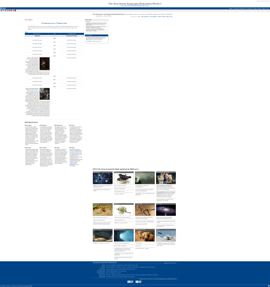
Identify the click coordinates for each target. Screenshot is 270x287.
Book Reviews (122, 271)
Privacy (116, 276)
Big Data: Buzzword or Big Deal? (121, 243)
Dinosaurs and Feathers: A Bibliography (144, 221)
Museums (155, 274)
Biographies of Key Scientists (147, 267)
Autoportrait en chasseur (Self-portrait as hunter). (32, 91)
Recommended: (101, 271)
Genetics (108, 274)
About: (103, 265)
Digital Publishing (116, 274)
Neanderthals (138, 243)
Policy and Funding (121, 269)
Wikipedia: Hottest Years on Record (101, 243)
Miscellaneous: (101, 273)
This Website (120, 265)
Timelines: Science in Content (124, 267)
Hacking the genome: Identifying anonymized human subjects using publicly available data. (122, 249)
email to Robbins (58, 163)
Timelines (250, 8)
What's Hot (265, 8)
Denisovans (138, 245)
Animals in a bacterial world (120, 222)
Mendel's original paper (45, 159)
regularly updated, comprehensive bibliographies (74, 163)
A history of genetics (119, 193)
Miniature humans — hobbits (142, 248)
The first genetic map (119, 191)
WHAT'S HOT (169, 16)
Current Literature (111, 269)
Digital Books (136, 267)
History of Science (135, 274)
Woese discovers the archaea (100, 217)
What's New (257, 8)
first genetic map (45, 160)
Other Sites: (102, 274)
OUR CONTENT (145, 16)
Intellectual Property (129, 276)
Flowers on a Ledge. (30, 59)
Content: (103, 267)
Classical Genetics (239, 8)
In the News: (102, 269)
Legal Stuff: (102, 276)
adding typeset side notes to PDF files (76, 151)
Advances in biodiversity (99, 220)
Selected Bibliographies (112, 271)
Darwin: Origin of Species (120, 185)
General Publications (111, 273)
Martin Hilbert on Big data (120, 245)
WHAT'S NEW (161, 16)
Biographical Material (146, 274)
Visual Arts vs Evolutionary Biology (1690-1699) (22, 286)
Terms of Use (109, 276)
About (231, 8)
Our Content (112, 265)
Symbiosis (116, 203)
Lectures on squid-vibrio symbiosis (122, 217)
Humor (119, 273)
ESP (139, 16)
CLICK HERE (88, 41)
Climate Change (97, 229)
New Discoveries (131, 269)
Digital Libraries (126, 274)
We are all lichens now (119, 220)
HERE (95, 30)
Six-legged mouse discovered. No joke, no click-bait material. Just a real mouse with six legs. (166, 244)
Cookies (121, 276)
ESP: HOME (2, 286)
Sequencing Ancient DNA (141, 224)
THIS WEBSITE (153, 16)
